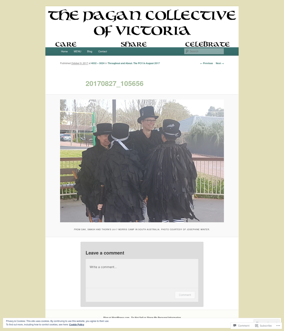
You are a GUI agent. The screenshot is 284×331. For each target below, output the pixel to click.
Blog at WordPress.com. (116, 317)
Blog (89, 51)
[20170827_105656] (142, 160)
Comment (185, 294)
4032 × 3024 (98, 63)
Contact (102, 51)
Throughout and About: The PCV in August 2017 (134, 63)
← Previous (206, 63)
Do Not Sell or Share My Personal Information (156, 317)
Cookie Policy (76, 324)
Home (64, 51)
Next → (220, 63)
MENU (77, 51)
